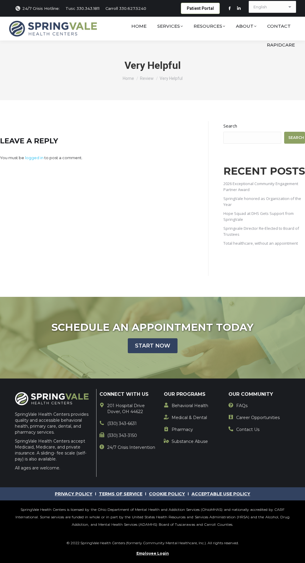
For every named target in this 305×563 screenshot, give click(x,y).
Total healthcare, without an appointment (260, 243)
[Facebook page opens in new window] (230, 8)
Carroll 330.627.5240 (125, 8)
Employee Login (152, 553)
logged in (34, 157)
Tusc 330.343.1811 (82, 8)
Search (230, 126)
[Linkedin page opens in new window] (239, 8)
